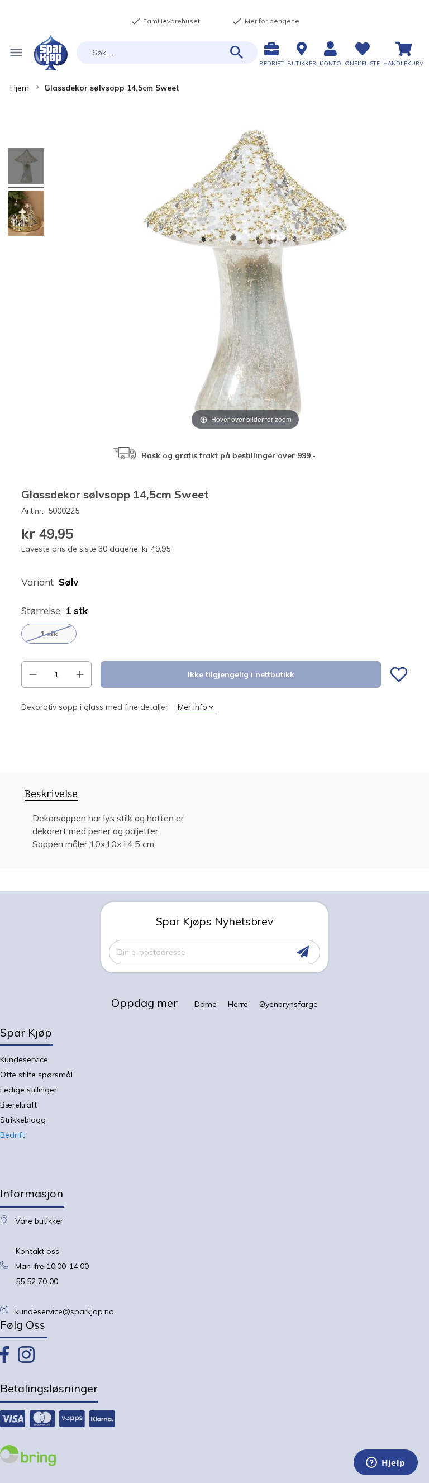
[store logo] (51, 52)
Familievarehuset (165, 21)
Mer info (192, 707)
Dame (205, 1004)
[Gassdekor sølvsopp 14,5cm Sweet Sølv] (26, 168)
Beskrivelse (51, 794)
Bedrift (12, 1135)
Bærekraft (18, 1105)
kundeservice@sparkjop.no (64, 1311)
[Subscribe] (303, 952)
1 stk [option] (49, 634)
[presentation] (51, 796)
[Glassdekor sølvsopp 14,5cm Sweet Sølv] (26, 215)
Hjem (19, 88)
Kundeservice (24, 1059)
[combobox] (167, 52)
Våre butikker (39, 1221)
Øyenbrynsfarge (288, 1004)
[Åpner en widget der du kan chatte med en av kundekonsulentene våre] (386, 1463)
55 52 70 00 (37, 1281)
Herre (238, 1004)
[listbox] (214, 634)
